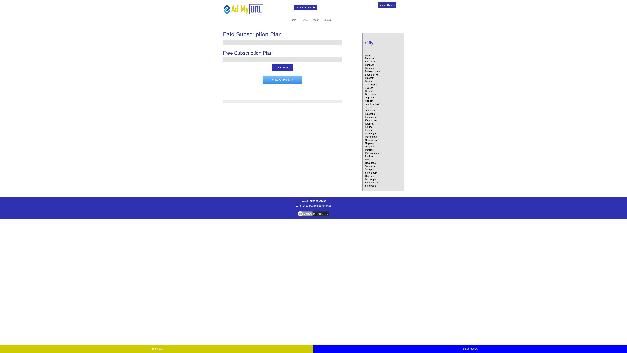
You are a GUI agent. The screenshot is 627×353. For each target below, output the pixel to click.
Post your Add (304, 7)
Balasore (369, 58)
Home (293, 19)
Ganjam (369, 100)
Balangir (369, 77)
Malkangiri (370, 133)
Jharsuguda (371, 110)
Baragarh (370, 61)
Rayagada (370, 162)
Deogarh (369, 90)
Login (382, 5)
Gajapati (369, 97)
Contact (327, 19)
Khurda (369, 126)
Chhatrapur (371, 84)
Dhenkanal (370, 94)
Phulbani (369, 156)
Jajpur (368, 107)
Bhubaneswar (372, 74)
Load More (282, 67)
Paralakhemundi (373, 153)
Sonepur (369, 169)
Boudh (368, 81)
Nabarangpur (372, 140)
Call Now (156, 348)
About (316, 19)
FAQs (304, 200)
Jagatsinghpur (372, 104)
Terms (304, 19)
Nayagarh (370, 143)
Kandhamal (371, 117)
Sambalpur (370, 166)
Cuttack (369, 87)
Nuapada (370, 146)
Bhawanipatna (372, 71)
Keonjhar (369, 123)
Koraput (369, 130)
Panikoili (369, 149)
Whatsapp (470, 348)
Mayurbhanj (371, 136)
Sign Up (391, 5)
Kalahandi (370, 113)
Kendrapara (371, 120)
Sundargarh (371, 172)
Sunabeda (370, 185)
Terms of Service (317, 200)
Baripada (369, 64)
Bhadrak (369, 68)
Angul (368, 55)
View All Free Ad (282, 79)
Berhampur (371, 179)
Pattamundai (371, 182)
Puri (367, 159)
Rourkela (369, 175)
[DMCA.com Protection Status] (313, 213)
